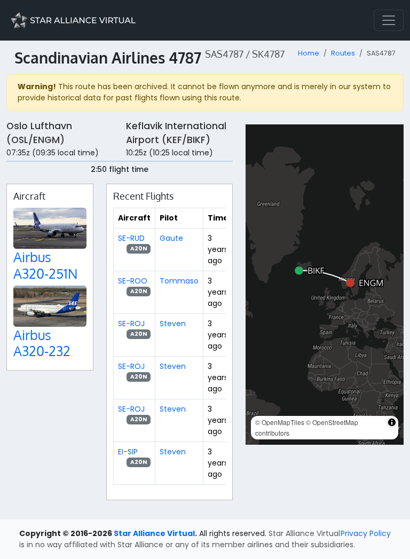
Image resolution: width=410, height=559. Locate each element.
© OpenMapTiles (279, 422)
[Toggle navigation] (389, 20)
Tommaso (179, 280)
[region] (325, 284)
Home (308, 53)
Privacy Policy (366, 533)
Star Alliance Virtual (154, 533)
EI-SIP (128, 451)
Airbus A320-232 (41, 342)
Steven (173, 323)
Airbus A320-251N (45, 264)
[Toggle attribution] (391, 422)
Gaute (171, 238)
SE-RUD (131, 238)
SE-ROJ (131, 323)
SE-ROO (132, 280)
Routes (343, 53)
